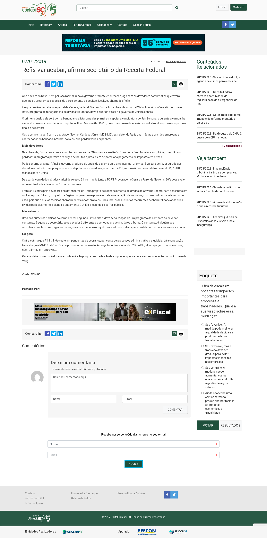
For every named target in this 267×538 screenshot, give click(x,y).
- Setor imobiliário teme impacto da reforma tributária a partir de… (219, 118)
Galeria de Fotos (81, 498)
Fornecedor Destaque (84, 493)
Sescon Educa (142, 24)
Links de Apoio (34, 503)
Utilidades (103, 24)
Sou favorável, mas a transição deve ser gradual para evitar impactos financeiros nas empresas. (218, 354)
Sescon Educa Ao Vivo (131, 493)
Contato (122, 24)
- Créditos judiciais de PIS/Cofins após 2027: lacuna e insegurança (217, 221)
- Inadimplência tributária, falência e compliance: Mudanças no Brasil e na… (217, 172)
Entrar (222, 7)
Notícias (45, 24)
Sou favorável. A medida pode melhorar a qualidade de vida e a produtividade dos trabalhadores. (219, 332)
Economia (171, 61)
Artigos (62, 24)
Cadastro (238, 7)
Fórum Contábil (82, 24)
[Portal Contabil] (41, 518)
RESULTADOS (230, 425)
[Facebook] (167, 494)
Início (31, 24)
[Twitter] (173, 494)
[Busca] (177, 7)
